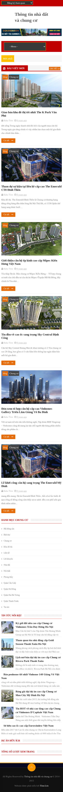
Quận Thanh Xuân (11, 601)
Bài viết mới (16, 68)
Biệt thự (7, 535)
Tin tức (6, 607)
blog (5, 77)
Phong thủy (8, 577)
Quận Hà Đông (10, 589)
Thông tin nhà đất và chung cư (38, 776)
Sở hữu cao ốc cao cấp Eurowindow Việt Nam (29, 725)
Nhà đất (7, 565)
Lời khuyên (8, 559)
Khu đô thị (8, 547)
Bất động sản (9, 529)
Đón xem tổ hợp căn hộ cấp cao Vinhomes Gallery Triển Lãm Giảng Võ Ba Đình (26, 410)
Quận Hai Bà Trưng (12, 595)
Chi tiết (54, 68)
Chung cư (13, 77)
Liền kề (7, 553)
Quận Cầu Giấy (10, 583)
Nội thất (7, 571)
